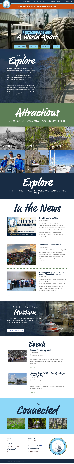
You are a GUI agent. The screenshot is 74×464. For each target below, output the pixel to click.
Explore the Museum (16, 330)
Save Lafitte (60, 1)
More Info (32, 367)
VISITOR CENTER (16, 121)
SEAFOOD (55, 191)
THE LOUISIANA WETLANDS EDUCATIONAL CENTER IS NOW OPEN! (37, 6)
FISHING (12, 191)
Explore (9, 438)
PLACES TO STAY (49, 121)
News (46, 220)
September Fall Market (40, 350)
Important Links (33, 449)
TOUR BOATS (43, 191)
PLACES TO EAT (33, 121)
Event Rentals (51, 1)
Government (26, 1)
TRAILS (20, 191)
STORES (61, 121)
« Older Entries (11, 295)
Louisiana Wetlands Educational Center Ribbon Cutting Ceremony (52, 273)
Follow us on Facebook (34, 446)
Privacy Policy (21, 461)
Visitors (42, 1)
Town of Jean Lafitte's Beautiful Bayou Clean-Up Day (47, 374)
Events (67, 1)
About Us (35, 1)
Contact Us (31, 438)
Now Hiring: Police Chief (48, 218)
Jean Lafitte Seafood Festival (50, 245)
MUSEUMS (30, 191)
